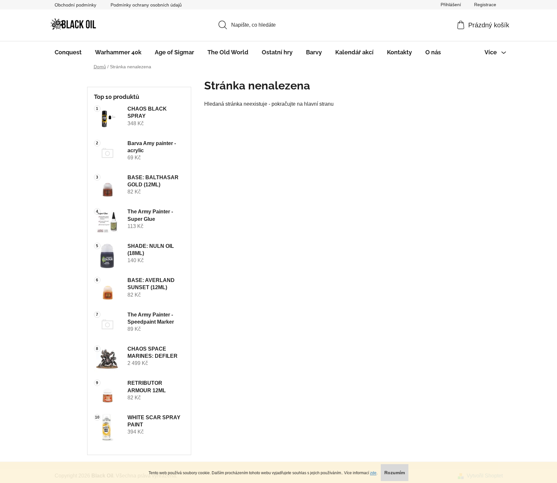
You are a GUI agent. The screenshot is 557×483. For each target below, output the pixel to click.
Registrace (485, 4)
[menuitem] (68, 52)
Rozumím (394, 472)
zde (373, 473)
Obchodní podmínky (75, 4)
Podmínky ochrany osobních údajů (146, 4)
